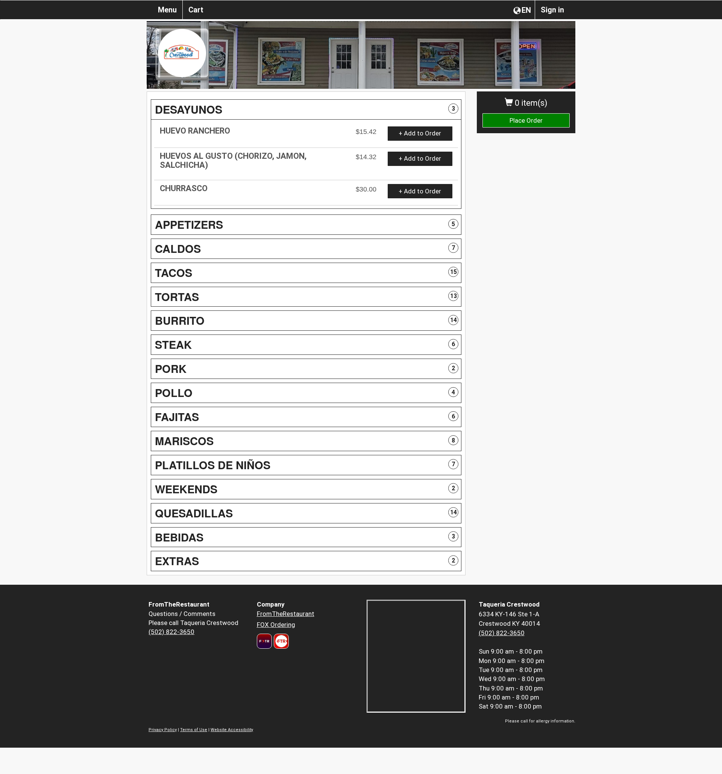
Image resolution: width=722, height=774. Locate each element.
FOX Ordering (276, 624)
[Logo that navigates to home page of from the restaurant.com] (264, 641)
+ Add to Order (420, 133)
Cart (195, 9)
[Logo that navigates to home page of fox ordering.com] (280, 641)
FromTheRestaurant (285, 613)
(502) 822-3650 (171, 632)
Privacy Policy (163, 729)
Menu (167, 9)
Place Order (526, 120)
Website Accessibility (232, 729)
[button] (306, 109)
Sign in (552, 9)
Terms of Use (193, 729)
